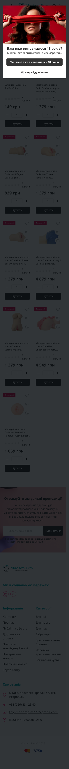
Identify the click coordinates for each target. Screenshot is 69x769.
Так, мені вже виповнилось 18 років (34, 62)
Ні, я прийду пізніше (34, 72)
